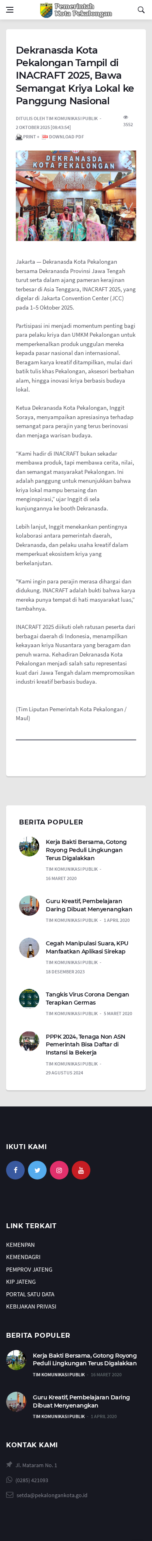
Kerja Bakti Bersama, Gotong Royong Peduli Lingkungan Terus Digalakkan (86, 849)
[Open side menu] (9, 10)
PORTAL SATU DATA (30, 1294)
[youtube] (81, 1170)
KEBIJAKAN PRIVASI (31, 1306)
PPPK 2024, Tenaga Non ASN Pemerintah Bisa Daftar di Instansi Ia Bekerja (85, 1044)
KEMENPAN (20, 1244)
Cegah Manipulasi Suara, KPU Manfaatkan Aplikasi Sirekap (87, 947)
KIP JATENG (21, 1281)
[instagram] (59, 1170)
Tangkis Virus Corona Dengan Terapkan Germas (87, 998)
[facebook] (15, 1170)
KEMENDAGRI (23, 1257)
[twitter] (37, 1170)
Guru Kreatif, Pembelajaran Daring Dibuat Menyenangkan (89, 905)
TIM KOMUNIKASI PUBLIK (59, 1374)
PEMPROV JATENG (29, 1269)
